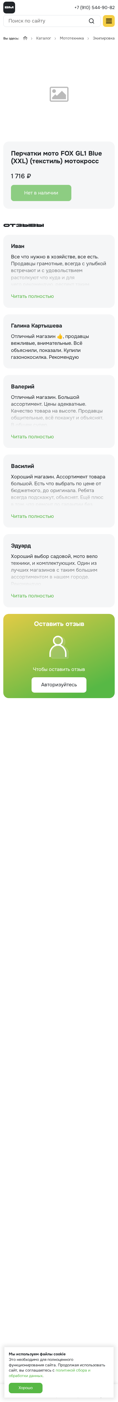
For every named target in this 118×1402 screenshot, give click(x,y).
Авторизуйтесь (59, 685)
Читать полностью (32, 296)
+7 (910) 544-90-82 (94, 7)
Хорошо (26, 1387)
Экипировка (104, 38)
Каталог (43, 38)
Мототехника (72, 38)
